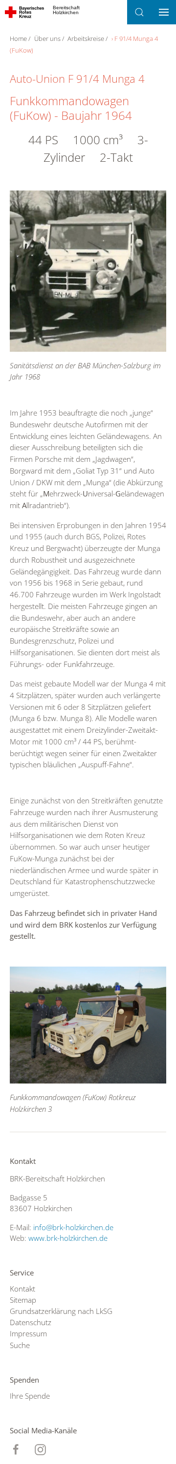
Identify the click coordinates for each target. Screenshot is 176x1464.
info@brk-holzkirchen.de (73, 1227)
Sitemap (23, 1300)
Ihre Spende (30, 1396)
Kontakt (22, 1288)
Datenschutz (30, 1322)
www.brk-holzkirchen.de (68, 1238)
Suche (20, 1345)
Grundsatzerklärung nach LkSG (61, 1311)
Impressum (28, 1333)
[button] (139, 12)
